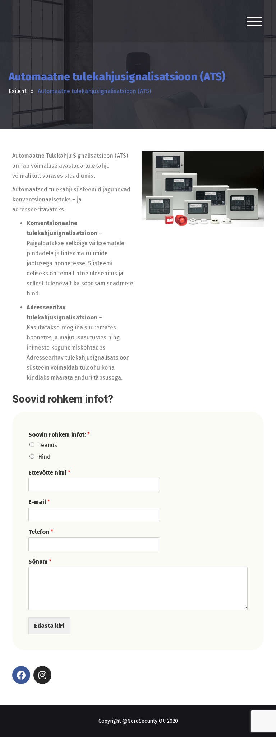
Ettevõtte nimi (49, 472)
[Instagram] (42, 675)
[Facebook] (21, 675)
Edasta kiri (49, 625)
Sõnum (39, 561)
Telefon (40, 531)
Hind (44, 456)
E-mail (39, 502)
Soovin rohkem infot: (59, 434)
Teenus (47, 445)
